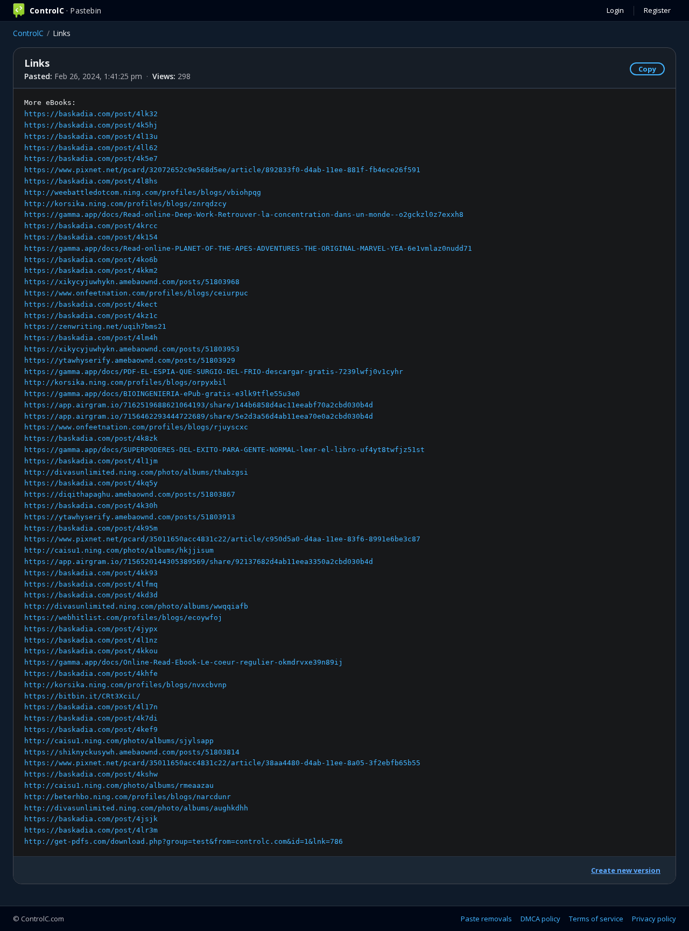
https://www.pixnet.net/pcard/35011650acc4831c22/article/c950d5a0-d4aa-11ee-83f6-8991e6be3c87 (222, 539)
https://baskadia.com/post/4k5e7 (91, 158)
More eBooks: (248, 471)
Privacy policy (654, 918)
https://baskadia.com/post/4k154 (91, 237)
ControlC (28, 33)
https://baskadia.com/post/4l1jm (91, 461)
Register (657, 10)
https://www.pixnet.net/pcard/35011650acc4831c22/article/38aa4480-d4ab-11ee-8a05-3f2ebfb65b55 (222, 763)
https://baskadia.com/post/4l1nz (91, 640)
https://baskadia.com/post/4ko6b (91, 260)
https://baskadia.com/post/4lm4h (91, 338)
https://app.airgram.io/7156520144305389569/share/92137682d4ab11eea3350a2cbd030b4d (198, 562)
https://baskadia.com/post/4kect (91, 304)
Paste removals (486, 918)
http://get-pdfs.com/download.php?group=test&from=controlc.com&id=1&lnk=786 (183, 841)
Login (615, 10)
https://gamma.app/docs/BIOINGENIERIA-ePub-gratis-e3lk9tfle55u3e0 (162, 394)
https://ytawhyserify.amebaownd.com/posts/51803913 (129, 517)
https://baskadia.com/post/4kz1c (91, 316)
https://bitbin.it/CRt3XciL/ (82, 696)
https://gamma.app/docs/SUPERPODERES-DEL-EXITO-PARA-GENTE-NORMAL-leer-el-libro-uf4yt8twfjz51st (224, 450)
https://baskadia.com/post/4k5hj (91, 125)
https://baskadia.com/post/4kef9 (91, 729)
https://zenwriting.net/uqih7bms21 (95, 326)
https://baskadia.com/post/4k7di (91, 718)
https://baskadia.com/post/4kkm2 (91, 270)
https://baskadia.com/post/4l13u (91, 136)
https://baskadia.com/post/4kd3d (91, 595)
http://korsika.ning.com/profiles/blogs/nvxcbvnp (125, 685)
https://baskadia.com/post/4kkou (91, 651)
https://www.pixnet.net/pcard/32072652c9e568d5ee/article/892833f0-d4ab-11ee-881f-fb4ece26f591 (222, 170)
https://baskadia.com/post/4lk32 (91, 114)
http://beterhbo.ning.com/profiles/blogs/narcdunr (127, 797)
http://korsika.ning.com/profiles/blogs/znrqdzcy (125, 204)
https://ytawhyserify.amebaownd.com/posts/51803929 (129, 360)
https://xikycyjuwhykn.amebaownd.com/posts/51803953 (132, 349)
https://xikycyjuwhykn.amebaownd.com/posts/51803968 (132, 282)
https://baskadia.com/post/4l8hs (91, 181)
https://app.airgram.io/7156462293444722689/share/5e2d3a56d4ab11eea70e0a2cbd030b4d (198, 416)
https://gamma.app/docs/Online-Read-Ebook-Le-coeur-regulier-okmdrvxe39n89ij (183, 662)
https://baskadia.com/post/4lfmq (91, 584)
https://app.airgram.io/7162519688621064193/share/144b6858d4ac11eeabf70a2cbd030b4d (198, 405)
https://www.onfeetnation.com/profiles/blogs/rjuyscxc (136, 427)
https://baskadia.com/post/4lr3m (91, 830)
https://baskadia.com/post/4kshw (91, 774)
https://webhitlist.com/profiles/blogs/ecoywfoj (123, 617)
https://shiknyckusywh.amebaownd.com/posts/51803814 (132, 752)
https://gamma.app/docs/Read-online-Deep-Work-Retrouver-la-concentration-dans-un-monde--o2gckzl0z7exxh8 (243, 214)
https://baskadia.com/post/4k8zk (91, 438)
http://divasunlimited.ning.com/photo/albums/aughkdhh (136, 808)
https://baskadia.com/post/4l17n (91, 707)
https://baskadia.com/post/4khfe (91, 673)
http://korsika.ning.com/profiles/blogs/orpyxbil (125, 382)
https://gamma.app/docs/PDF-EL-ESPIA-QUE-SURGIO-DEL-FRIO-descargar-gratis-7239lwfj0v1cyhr (213, 372)
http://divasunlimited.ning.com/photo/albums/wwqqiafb (136, 606)
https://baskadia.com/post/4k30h (91, 506)
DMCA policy (540, 918)
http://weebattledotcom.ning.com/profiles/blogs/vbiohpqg (142, 192)
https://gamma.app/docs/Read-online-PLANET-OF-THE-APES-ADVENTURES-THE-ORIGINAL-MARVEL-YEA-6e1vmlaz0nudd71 (248, 248)
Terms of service (596, 918)
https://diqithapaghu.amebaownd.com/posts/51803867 (129, 494)
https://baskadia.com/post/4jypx (91, 629)
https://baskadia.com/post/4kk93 (91, 573)
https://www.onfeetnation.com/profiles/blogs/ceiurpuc (136, 293)
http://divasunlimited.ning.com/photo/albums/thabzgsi (136, 472)
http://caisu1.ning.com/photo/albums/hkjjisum (119, 550)
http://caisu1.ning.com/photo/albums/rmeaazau (119, 785)
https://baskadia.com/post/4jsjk (91, 819)
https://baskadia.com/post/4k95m (91, 528)
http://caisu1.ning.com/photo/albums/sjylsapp (119, 741)
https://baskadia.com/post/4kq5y (91, 483)
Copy (647, 69)
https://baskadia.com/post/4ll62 (91, 148)
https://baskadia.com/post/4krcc (91, 226)
